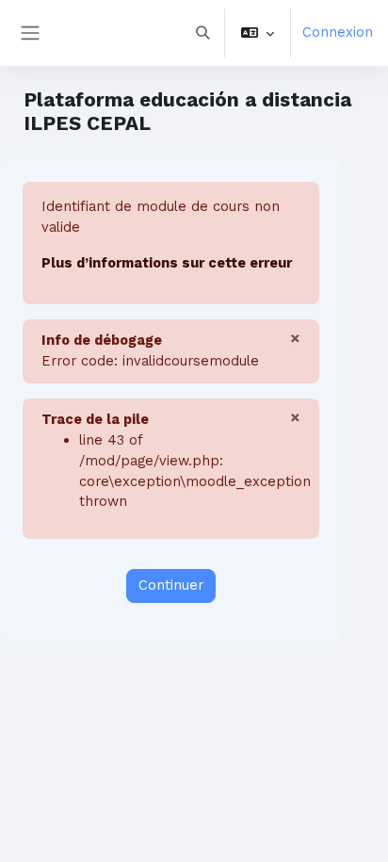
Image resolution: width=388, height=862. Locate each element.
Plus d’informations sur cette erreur (166, 262)
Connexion (337, 32)
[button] (202, 33)
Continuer (170, 585)
